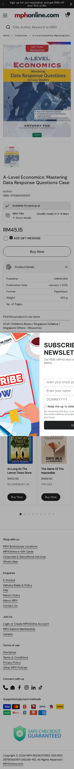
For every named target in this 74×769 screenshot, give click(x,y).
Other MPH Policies (15, 667)
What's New (10, 561)
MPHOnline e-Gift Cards (18, 551)
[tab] (22, 218)
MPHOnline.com (13, 763)
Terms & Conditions (15, 657)
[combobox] (37, 27)
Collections (21, 35)
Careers (8, 634)
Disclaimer (9, 652)
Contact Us (10, 605)
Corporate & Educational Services (24, 556)
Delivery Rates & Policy (17, 585)
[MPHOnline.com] (36, 15)
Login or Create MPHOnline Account (26, 624)
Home (6, 35)
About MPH (10, 600)
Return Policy (11, 595)
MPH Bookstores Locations (20, 546)
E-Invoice (9, 580)
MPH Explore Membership (19, 629)
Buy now (17, 497)
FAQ (5, 590)
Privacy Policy (12, 662)
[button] (67, 15)
